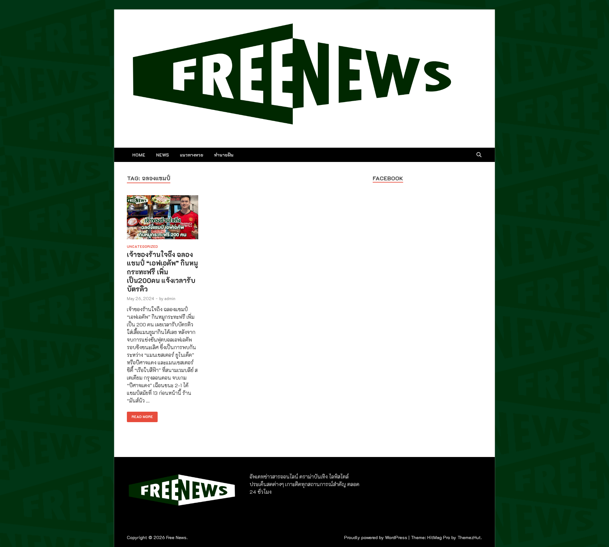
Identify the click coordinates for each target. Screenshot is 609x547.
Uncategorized (142, 246)
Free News (176, 537)
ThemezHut (469, 537)
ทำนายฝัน (223, 155)
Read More (140, 415)
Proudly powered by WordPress (375, 537)
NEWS (162, 155)
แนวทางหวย (191, 155)
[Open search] (479, 155)
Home (138, 155)
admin (169, 298)
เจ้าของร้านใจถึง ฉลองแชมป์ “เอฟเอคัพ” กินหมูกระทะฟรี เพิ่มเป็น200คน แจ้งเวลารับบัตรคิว (162, 271)
